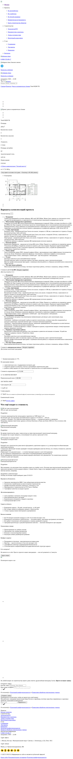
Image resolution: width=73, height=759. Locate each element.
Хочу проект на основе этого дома (10, 172)
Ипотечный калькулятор (8, 720)
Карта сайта (4, 757)
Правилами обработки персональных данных (46, 692)
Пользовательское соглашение (17, 757)
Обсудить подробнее (22, 270)
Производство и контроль (8, 717)
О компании (4, 723)
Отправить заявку (6, 695)
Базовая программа (11, 359)
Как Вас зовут (5, 685)
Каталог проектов (6, 712)
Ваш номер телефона (7, 687)
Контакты (7, 53)
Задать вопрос (5, 555)
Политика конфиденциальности (10, 728)
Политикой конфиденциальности (20, 692)
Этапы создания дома (7, 718)
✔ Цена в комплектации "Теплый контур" (13, 166)
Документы (4, 725)
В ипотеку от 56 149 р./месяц (29, 172)
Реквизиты (4, 726)
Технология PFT (6, 715)
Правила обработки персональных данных (14, 730)
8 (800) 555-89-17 (6, 733)
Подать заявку (10, 400)
